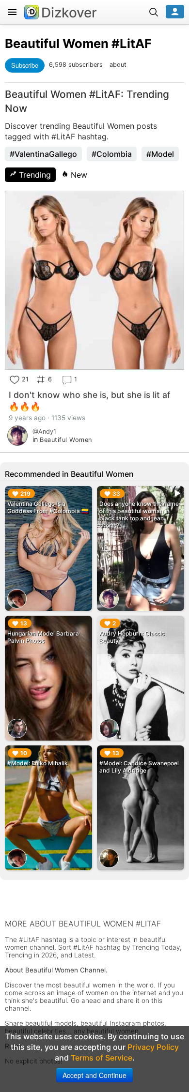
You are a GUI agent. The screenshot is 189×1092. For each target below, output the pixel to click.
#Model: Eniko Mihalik (37, 763)
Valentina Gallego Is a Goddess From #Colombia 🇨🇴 (48, 507)
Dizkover (69, 12)
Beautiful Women (57, 43)
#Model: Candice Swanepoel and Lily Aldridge (139, 766)
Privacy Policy (153, 1047)
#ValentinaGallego (43, 154)
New (77, 175)
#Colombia (112, 154)
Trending (33, 175)
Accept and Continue (94, 1075)
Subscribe (24, 65)
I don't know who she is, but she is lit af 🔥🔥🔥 (89, 400)
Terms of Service (101, 1057)
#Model (160, 154)
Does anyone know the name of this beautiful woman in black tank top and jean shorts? (139, 514)
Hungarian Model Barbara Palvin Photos (43, 637)
